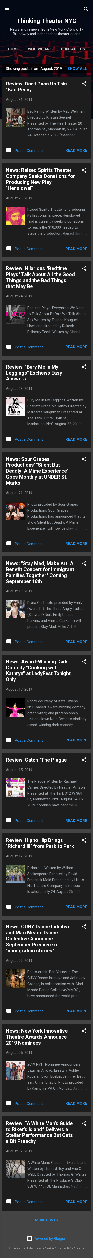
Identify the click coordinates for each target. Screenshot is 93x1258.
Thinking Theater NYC (46, 20)
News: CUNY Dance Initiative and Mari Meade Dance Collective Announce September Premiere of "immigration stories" (38, 939)
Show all (77, 68)
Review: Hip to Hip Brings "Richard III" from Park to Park (40, 843)
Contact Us (73, 49)
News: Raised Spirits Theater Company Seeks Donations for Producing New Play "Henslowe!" (40, 179)
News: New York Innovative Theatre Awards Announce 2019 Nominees (37, 1037)
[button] (84, 84)
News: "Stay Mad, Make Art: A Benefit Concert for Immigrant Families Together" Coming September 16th (40, 572)
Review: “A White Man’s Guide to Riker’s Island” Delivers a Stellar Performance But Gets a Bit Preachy (39, 1132)
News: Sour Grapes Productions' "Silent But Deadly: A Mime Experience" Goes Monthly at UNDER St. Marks (37, 471)
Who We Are (40, 49)
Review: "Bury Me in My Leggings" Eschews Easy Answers (34, 373)
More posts (46, 1220)
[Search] (86, 10)
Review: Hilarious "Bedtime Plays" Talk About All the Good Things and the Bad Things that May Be (40, 277)
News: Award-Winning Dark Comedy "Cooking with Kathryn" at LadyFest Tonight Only (38, 670)
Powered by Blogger (49, 1238)
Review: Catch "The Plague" (37, 760)
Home (13, 49)
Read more (76, 150)
